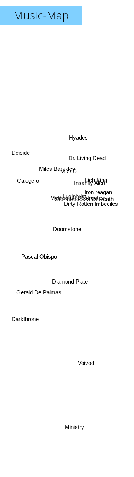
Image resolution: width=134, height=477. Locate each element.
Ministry (74, 427)
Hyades (81, 138)
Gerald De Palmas (37, 291)
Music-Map (41, 15)
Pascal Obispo (38, 256)
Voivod (86, 366)
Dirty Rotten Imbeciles (91, 199)
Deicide (20, 151)
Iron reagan (98, 186)
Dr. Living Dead (88, 161)
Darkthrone (25, 317)
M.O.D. (71, 168)
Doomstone (67, 229)
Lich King (96, 178)
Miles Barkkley (56, 167)
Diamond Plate (69, 279)
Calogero (27, 191)
